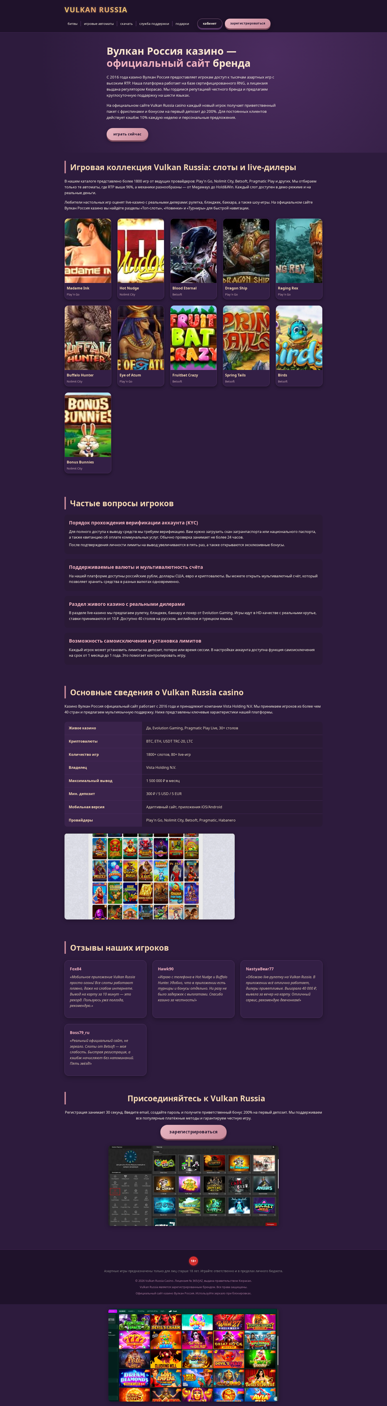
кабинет (210, 23)
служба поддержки (154, 24)
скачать (126, 24)
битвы (72, 24)
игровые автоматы (99, 24)
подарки (182, 24)
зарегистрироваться (247, 23)
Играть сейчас (127, 134)
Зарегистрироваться (193, 1132)
